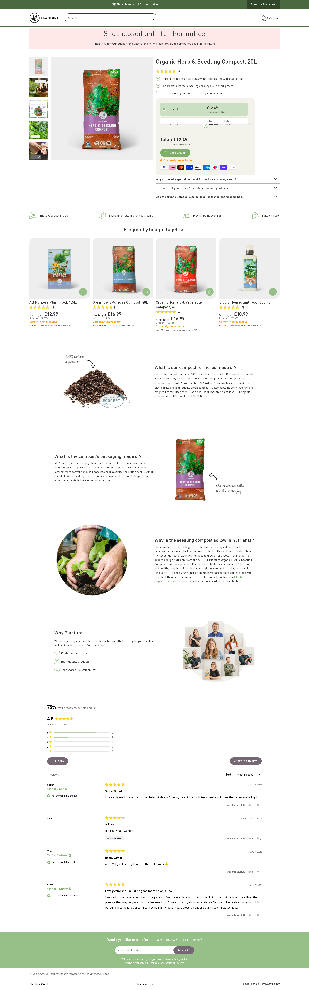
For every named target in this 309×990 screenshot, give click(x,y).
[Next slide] (38, 157)
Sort (228, 774)
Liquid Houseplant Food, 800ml (244, 302)
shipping (47, 325)
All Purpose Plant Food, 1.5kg (53, 302)
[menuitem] (38, 66)
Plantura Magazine (263, 4)
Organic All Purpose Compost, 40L (120, 302)
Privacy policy (271, 984)
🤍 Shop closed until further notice (135, 4)
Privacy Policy (172, 959)
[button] (80, 733)
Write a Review (249, 762)
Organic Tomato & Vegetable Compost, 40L (179, 304)
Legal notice (251, 984)
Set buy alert (178, 153)
